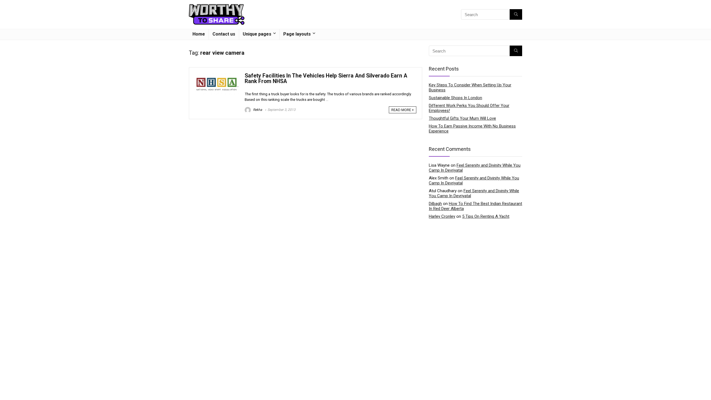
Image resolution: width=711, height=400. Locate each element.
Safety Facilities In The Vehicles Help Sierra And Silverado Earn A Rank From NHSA (326, 78)
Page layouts (297, 34)
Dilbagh (435, 203)
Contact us (223, 34)
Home (198, 34)
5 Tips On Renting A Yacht (485, 216)
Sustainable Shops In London (455, 97)
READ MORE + (402, 110)
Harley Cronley (442, 216)
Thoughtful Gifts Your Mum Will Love (462, 118)
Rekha (257, 110)
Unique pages (257, 34)
